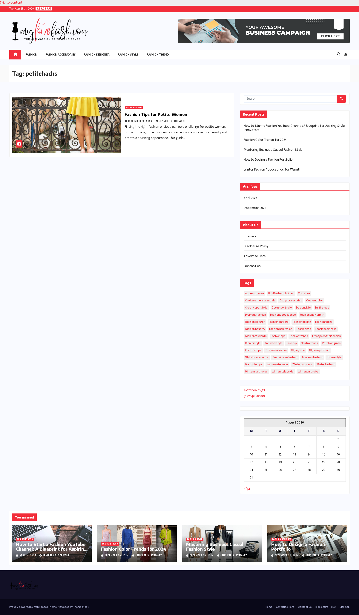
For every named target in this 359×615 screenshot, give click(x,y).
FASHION (31, 54)
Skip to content (11, 2)
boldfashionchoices (281, 293)
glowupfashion (254, 396)
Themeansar (80, 607)
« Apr (247, 488)
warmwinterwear (277, 364)
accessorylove (254, 293)
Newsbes (63, 607)
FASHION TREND (158, 54)
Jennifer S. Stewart (172, 121)
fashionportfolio (325, 329)
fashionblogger (255, 322)
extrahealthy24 (255, 390)
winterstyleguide (283, 371)
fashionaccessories (283, 315)
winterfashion (326, 364)
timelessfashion (312, 357)
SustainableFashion (285, 357)
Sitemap (250, 236)
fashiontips (278, 336)
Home (269, 607)
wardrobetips (254, 364)
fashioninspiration (280, 329)
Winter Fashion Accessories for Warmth (272, 169)
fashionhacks (323, 322)
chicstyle (304, 293)
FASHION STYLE (128, 54)
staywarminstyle (276, 350)
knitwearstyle (273, 343)
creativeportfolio (256, 307)
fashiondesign (302, 322)
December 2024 (255, 208)
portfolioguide (331, 343)
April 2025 (250, 198)
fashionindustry (255, 329)
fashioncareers (279, 322)
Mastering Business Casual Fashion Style (273, 149)
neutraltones (309, 343)
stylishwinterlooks (256, 357)
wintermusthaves (256, 371)
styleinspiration (319, 350)
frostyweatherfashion (326, 336)
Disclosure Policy (256, 246)
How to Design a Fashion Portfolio (268, 159)
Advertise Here (255, 256)
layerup (292, 343)
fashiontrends (299, 336)
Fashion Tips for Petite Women (156, 114)
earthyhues (322, 307)
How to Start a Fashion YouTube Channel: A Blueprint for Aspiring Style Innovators (51, 548)
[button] (338, 54)
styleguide (298, 350)
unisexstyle (334, 357)
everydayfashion (255, 315)
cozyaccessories (291, 300)
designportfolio (282, 307)
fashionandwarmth (312, 315)
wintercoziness (302, 364)
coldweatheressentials (260, 300)
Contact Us (252, 266)
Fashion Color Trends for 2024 (265, 140)
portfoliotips (253, 350)
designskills (303, 307)
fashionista (304, 329)
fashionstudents (256, 336)
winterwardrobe (308, 371)
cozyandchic (314, 300)
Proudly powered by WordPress (28, 607)
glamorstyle (252, 343)
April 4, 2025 (28, 556)
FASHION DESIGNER (97, 54)
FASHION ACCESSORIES (60, 54)
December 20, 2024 (140, 121)
